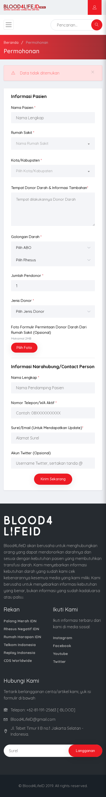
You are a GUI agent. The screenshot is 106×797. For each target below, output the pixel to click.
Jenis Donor (22, 300)
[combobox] (53, 144)
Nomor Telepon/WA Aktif (34, 402)
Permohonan (37, 42)
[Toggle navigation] (9, 25)
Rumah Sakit (22, 132)
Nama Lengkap (25, 377)
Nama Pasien (23, 107)
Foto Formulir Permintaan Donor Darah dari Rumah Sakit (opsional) (49, 332)
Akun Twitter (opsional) (31, 453)
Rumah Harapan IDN (22, 636)
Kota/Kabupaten (26, 160)
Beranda (11, 42)
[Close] (93, 72)
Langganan (85, 750)
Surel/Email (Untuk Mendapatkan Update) (47, 427)
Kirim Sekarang (53, 479)
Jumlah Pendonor (27, 275)
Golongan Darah (26, 236)
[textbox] (53, 143)
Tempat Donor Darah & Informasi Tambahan (49, 187)
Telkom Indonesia (20, 644)
